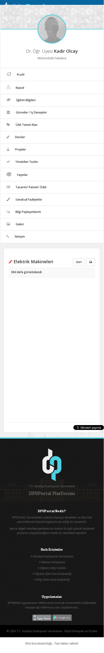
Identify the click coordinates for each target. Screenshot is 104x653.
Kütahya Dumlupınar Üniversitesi (52, 556)
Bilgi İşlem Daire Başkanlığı (53, 579)
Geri (79, 262)
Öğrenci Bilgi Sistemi (53, 568)
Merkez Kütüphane (53, 562)
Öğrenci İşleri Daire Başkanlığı (52, 574)
